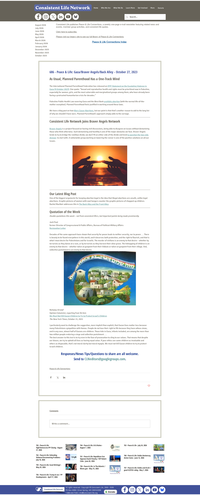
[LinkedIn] (60, 16)
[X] (53, 16)
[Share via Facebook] (51, 377)
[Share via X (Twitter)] (57, 377)
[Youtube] (68, 16)
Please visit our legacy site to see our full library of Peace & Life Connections (90, 37)
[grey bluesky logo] (75, 16)
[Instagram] (45, 16)
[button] (106, 8)
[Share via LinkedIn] (64, 377)
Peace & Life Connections (60, 369)
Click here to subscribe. (66, 32)
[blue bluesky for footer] (162, 489)
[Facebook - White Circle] (38, 16)
